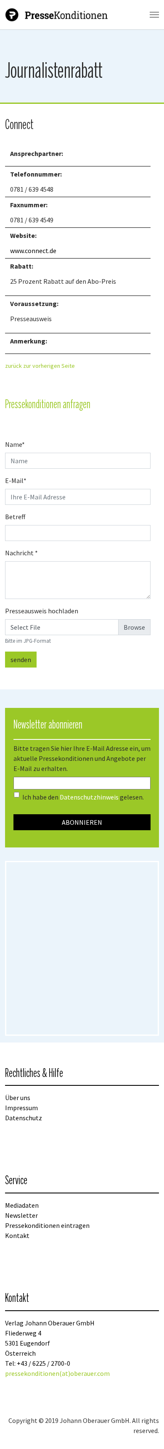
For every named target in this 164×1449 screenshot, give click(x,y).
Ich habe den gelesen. (83, 797)
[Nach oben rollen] (145, 1430)
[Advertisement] (82, 948)
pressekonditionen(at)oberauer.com (57, 1373)
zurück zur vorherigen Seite (40, 366)
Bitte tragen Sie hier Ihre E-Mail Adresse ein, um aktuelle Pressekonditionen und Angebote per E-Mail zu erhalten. (82, 758)
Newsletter (21, 1215)
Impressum (21, 1107)
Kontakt (17, 1235)
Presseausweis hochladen (41, 611)
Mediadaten (22, 1205)
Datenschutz (23, 1118)
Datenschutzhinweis (89, 797)
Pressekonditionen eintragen (47, 1225)
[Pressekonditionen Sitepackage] (57, 14)
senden (21, 659)
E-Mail (15, 480)
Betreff (15, 516)
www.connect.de (33, 250)
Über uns (17, 1097)
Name (15, 444)
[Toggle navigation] (154, 15)
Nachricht (21, 553)
